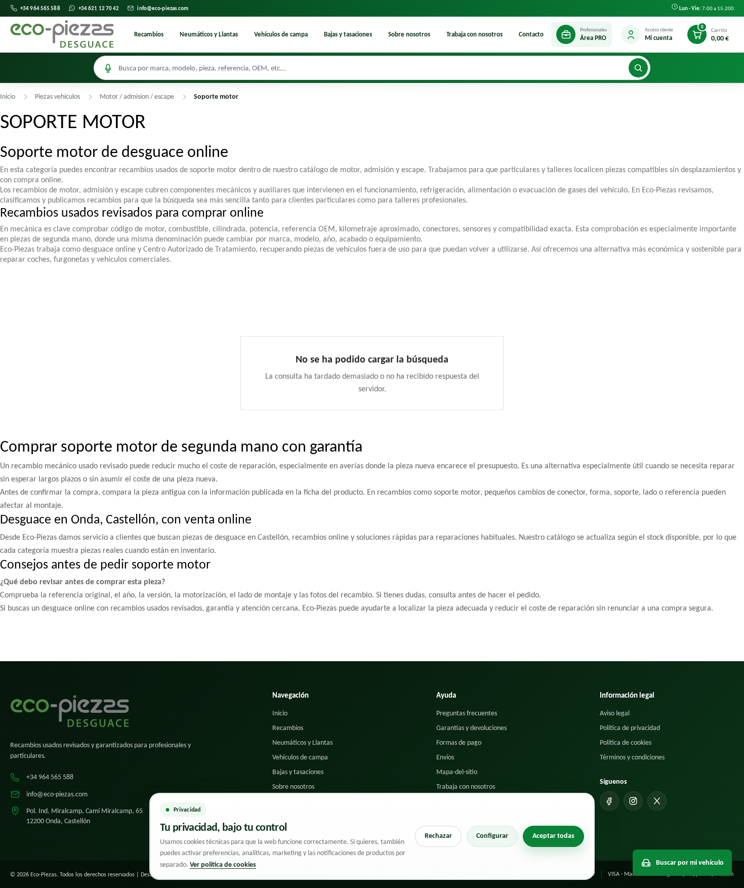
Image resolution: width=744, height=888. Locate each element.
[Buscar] (638, 67)
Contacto (531, 34)
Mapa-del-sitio (456, 772)
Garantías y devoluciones (471, 727)
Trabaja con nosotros (474, 34)
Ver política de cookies (223, 864)
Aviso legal (615, 713)
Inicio (279, 713)
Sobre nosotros (409, 34)
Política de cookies (625, 742)
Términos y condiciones (632, 757)
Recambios (148, 34)
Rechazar (438, 835)
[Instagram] (633, 801)
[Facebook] (609, 801)
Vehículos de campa (281, 34)
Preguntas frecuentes (466, 713)
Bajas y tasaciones (348, 34)
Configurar (492, 835)
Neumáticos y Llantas (209, 34)
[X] (657, 801)
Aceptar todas (553, 835)
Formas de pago (458, 742)
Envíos (445, 757)
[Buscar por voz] (107, 67)
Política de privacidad (630, 727)
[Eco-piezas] (62, 34)
